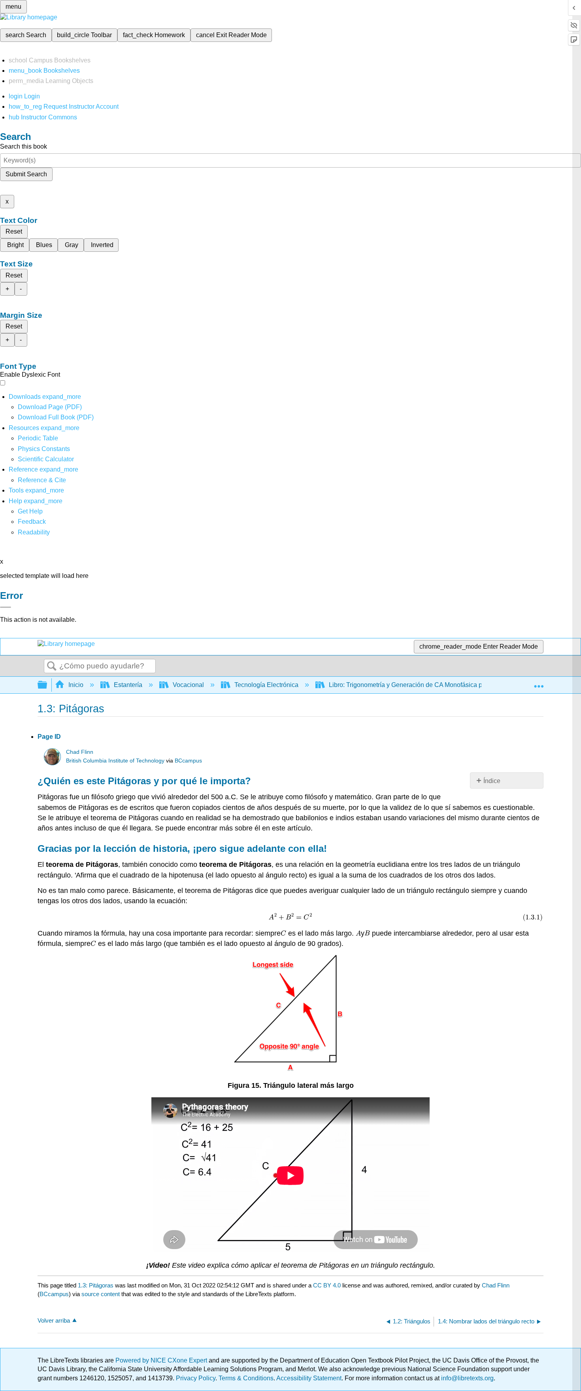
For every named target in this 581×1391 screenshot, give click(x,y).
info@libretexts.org (467, 1378)
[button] (32, 521)
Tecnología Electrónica (266, 684)
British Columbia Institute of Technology (115, 761)
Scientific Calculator (46, 459)
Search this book (23, 146)
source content (100, 1294)
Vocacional (188, 684)
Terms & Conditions (246, 1378)
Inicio (76, 684)
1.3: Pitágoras (95, 1285)
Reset (14, 231)
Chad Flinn (79, 752)
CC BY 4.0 (327, 1285)
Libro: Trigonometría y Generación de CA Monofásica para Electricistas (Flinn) (437, 684)
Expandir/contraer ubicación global (538, 683)
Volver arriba (54, 1320)
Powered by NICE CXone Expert (162, 1360)
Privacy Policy (195, 1378)
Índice (491, 781)
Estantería (128, 684)
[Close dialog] (5, 607)
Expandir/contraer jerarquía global (47, 685)
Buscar (52, 666)
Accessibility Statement (308, 1378)
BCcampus (188, 761)
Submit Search (26, 174)
